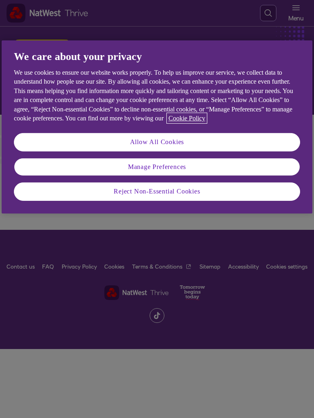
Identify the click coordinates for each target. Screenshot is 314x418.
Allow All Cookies (157, 141)
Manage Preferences (157, 166)
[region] (157, 126)
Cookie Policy (186, 118)
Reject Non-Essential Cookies (157, 191)
